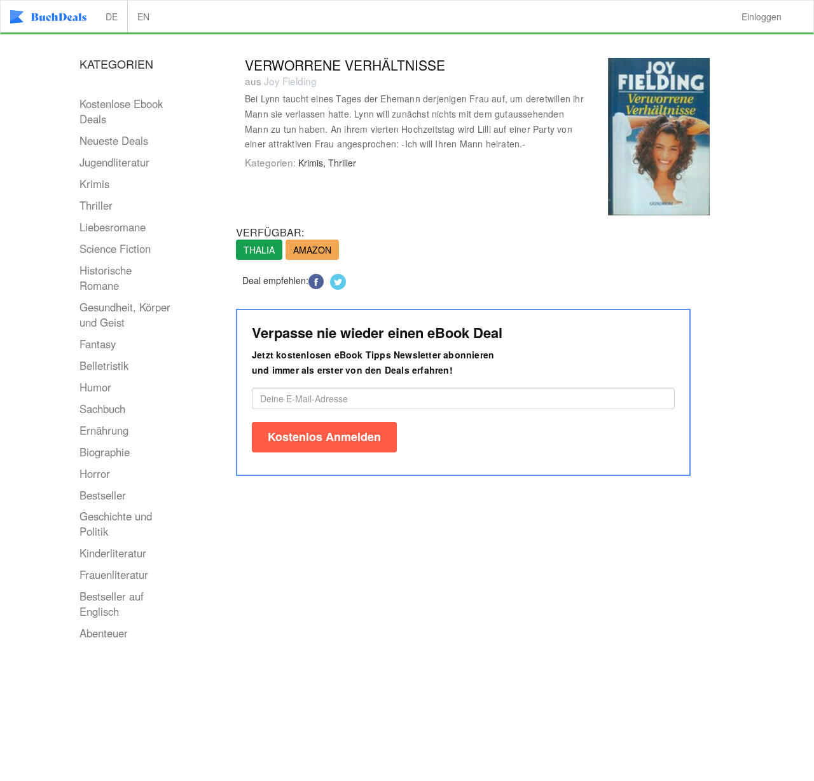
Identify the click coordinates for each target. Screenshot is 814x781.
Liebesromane (112, 226)
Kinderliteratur (112, 552)
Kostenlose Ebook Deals (121, 111)
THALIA (259, 249)
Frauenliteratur (113, 574)
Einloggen (762, 16)
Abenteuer (103, 633)
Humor (95, 387)
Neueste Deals (113, 140)
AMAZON (312, 249)
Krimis (94, 183)
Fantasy (97, 343)
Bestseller (102, 495)
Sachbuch (102, 408)
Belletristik (103, 365)
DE (112, 16)
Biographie (104, 451)
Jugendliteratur (114, 162)
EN (143, 16)
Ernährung (103, 430)
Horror (94, 473)
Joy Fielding (290, 81)
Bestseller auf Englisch (111, 603)
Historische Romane (105, 277)
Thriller (96, 205)
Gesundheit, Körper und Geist (124, 314)
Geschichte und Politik (115, 523)
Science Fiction (115, 248)
